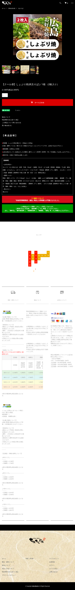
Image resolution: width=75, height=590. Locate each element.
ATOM (31, 558)
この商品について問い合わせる (11, 122)
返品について (6, 117)
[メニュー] (72, 3)
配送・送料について (8, 562)
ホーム (3, 8)
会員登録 (52, 562)
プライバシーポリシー (9, 575)
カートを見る (53, 568)
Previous (14, 38)
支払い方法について (8, 568)
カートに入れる (39, 102)
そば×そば (20, 8)
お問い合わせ (53, 572)
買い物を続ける (7, 125)
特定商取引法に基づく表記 (10, 120)
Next (60, 38)
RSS (27, 558)
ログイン (52, 565)
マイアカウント (54, 558)
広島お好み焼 (11, 8)
